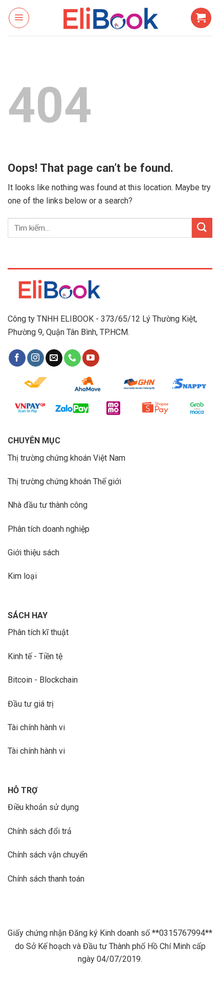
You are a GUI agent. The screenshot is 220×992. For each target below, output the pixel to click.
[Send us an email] (54, 358)
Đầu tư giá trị (31, 704)
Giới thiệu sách (33, 552)
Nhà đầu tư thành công (47, 505)
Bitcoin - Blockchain (43, 680)
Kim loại (22, 576)
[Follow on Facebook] (17, 358)
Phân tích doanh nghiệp (49, 529)
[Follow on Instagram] (35, 358)
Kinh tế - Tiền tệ (35, 656)
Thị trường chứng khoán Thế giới (64, 481)
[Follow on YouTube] (90, 358)
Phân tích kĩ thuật (38, 632)
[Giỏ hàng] (201, 18)
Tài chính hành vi (36, 727)
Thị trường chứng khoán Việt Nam (66, 458)
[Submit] (202, 228)
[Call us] (72, 358)
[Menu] (19, 18)
